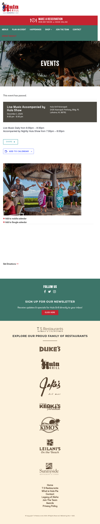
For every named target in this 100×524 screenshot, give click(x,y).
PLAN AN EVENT (19, 30)
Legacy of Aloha (50, 497)
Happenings (35, 30)
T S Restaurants (50, 488)
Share (9, 142)
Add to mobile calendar (16, 219)
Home (50, 485)
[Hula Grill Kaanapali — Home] (10, 7)
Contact (77, 30)
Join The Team (62, 30)
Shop (48, 30)
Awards (50, 503)
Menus (5, 30)
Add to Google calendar (16, 222)
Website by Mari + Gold (67, 516)
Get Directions (9, 264)
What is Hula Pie (50, 491)
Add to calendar (19, 151)
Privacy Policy (50, 506)
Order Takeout (9, 36)
